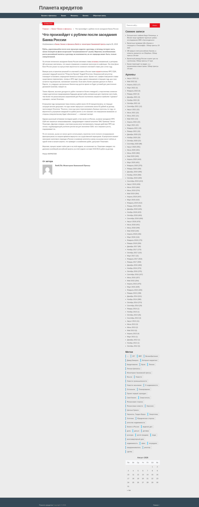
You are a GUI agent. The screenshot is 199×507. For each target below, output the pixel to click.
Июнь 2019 (131, 190)
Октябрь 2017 (132, 253)
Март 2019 (131, 200)
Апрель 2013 (132, 333)
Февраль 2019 (132, 203)
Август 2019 (131, 184)
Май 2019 (131, 193)
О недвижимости (151, 385)
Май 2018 (131, 231)
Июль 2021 (131, 113)
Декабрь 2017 (132, 246)
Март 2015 (131, 287)
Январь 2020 (132, 169)
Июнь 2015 (131, 277)
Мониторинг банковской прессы (139, 373)
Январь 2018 (132, 243)
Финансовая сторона (135, 402)
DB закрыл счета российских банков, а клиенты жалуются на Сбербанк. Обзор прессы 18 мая (142, 53)
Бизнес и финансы (49, 15)
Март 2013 (131, 337)
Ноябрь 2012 (132, 343)
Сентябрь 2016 (133, 274)
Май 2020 (131, 156)
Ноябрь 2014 (132, 299)
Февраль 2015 (132, 290)
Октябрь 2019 (132, 178)
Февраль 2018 (132, 240)
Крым (143, 364)
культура (130, 435)
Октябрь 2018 (132, 215)
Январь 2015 (132, 293)
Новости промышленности (137, 381)
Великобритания (151, 356)
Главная (45, 29)
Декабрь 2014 (132, 296)
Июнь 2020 (131, 153)
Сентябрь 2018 (133, 218)
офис (143, 443)
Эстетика (130, 418)
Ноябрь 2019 (132, 175)
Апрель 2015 (132, 284)
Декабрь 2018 (132, 209)
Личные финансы (133, 369)
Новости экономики (134, 385)
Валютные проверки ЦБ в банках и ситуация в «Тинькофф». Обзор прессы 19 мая (143, 45)
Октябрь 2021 (132, 103)
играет (98, 71)
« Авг (129, 490)
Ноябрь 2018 (132, 212)
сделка (129, 451)
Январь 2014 (132, 309)
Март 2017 (131, 256)
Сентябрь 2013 (133, 318)
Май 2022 (131, 81)
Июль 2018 (131, 225)
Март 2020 (131, 162)
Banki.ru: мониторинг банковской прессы (90, 44)
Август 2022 (131, 78)
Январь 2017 (132, 262)
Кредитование (132, 364)
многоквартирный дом (135, 439)
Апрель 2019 (132, 197)
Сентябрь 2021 (133, 106)
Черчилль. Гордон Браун (136, 414)
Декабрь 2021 (132, 97)
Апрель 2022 (132, 85)
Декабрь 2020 (132, 134)
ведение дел (147, 427)
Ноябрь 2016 (132, 268)
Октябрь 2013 (132, 315)
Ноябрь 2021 (132, 100)
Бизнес (85, 15)
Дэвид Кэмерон (132, 360)
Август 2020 (131, 147)
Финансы (74, 15)
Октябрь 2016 (132, 271)
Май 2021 (131, 119)
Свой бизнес (131, 398)
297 (133, 356)
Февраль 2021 (132, 128)
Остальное (131, 389)
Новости (139, 377)
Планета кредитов (61, 7)
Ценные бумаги (133, 410)
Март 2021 (131, 125)
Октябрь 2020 (132, 141)
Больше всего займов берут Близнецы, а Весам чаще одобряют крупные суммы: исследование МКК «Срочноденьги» (142, 37)
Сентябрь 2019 (133, 181)
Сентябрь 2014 (133, 305)
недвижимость (132, 443)
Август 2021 (131, 109)
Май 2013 (131, 330)
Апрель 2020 (132, 159)
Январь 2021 (132, 131)
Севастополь (145, 398)
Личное (151, 364)
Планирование (144, 389)
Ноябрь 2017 (132, 249)
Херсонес (150, 406)
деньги (136, 431)
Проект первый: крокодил (136, 393)
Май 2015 (131, 281)
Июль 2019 (131, 187)
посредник (153, 443)
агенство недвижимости (136, 422)
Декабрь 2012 (132, 340)
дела (129, 431)
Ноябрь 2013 (132, 312)
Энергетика (153, 414)
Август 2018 (131, 221)
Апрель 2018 (132, 234)
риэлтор (147, 447)
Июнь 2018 (131, 228)
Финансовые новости (135, 406)
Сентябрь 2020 (133, 144)
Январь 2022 (132, 94)
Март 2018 (131, 237)
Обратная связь (99, 15)
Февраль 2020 (132, 165)
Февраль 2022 (132, 91)
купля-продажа (142, 435)
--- (128, 356)
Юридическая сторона (145, 418)
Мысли (129, 377)
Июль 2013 (131, 324)
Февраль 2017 (132, 259)
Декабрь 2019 (132, 172)
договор (146, 431)
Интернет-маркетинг (149, 360)
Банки (63, 15)
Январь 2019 (132, 206)
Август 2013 (131, 321)
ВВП (140, 356)
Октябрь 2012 (132, 346)
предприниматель (134, 447)
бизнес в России (133, 427)
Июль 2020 (131, 150)
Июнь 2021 (131, 116)
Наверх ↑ (156, 505)
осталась (95, 61)
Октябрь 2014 (132, 302)
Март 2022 (131, 88)
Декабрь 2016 (132, 265)
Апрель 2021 (132, 122)
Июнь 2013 (131, 327)
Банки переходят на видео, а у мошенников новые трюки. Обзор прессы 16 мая (142, 66)
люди (154, 435)
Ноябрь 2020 (132, 137)
